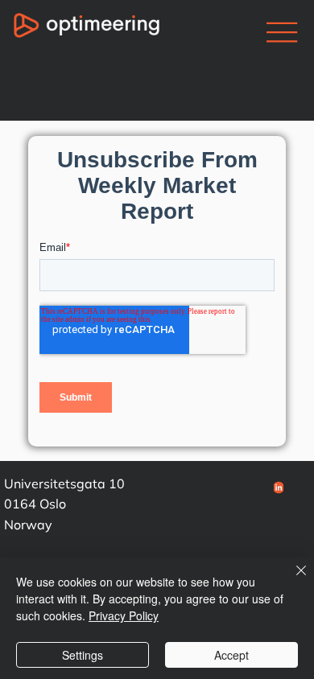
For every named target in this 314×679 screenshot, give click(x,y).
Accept (231, 655)
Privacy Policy (124, 615)
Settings (82, 655)
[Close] (291, 580)
